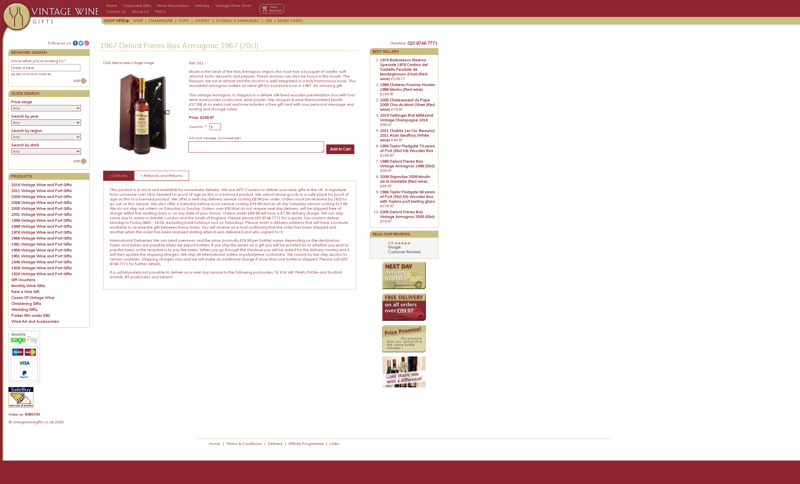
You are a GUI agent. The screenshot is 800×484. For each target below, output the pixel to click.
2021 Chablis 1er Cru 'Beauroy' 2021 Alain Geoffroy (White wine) (407, 135)
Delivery (202, 5)
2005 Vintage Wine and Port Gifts (41, 208)
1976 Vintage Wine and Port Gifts (41, 232)
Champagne (161, 20)
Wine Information (173, 5)
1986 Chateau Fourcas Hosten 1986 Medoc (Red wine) (407, 87)
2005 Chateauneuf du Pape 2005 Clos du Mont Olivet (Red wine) (407, 105)
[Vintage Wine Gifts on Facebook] (75, 43)
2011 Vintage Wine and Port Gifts (41, 190)
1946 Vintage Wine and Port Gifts (41, 262)
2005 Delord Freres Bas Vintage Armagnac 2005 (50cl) (407, 214)
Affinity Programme (306, 443)
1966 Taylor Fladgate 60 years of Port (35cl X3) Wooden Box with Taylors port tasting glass (407, 196)
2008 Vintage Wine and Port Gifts (41, 196)
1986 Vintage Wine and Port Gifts (41, 226)
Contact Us (116, 11)
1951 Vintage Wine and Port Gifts (41, 256)
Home (111, 5)
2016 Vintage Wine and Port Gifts (41, 184)
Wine (138, 20)
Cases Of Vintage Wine (32, 297)
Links (334, 443)
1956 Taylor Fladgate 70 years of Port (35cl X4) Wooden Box (407, 148)
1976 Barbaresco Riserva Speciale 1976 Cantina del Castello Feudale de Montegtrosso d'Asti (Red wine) (404, 69)
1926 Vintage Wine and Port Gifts (41, 273)
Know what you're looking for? (38, 60)
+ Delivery (119, 175)
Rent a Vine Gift (25, 291)
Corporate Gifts (137, 5)
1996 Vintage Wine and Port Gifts (41, 220)
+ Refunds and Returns (161, 175)
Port (184, 20)
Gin (268, 20)
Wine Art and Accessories (35, 321)
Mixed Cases (290, 20)
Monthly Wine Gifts (28, 285)
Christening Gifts (26, 303)
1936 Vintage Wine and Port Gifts (41, 267)
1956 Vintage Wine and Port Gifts (41, 250)
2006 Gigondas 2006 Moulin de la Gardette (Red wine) (405, 179)
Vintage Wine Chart (233, 5)
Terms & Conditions (244, 443)
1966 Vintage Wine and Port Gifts (41, 238)
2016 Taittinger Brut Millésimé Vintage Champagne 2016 (406, 117)
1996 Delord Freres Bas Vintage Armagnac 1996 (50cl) (407, 163)
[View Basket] (272, 8)
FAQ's (160, 11)
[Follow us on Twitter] (80, 43)
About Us (140, 11)
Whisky (202, 20)
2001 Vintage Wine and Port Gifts (41, 214)
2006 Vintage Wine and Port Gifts (41, 202)
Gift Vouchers (23, 279)
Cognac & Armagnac (237, 20)
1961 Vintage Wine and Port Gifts (41, 244)
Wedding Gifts (24, 309)
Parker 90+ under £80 (30, 315)
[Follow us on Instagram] (86, 43)
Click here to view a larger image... (130, 63)
